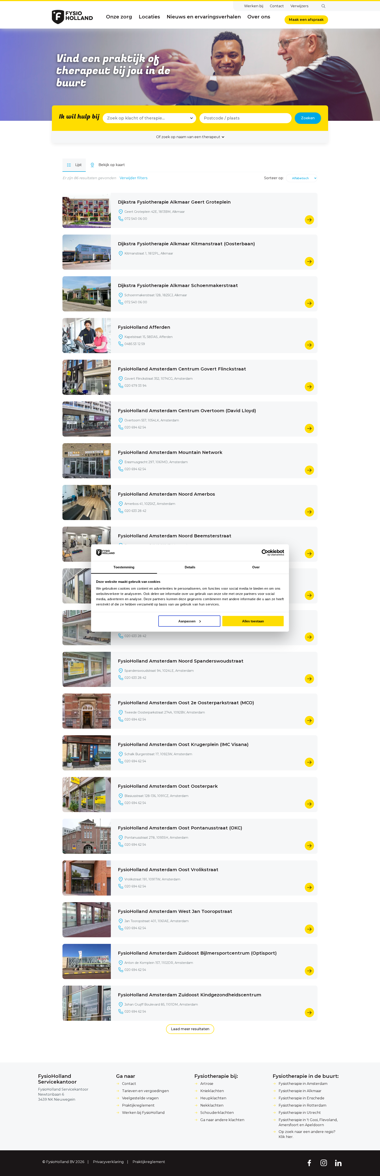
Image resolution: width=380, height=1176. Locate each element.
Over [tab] (256, 567)
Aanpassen (186, 621)
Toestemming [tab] (123, 567)
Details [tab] (190, 567)
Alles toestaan (253, 621)
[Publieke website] (72, 17)
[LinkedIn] (338, 1162)
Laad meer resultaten (190, 1029)
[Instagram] (323, 1162)
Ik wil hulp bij (79, 116)
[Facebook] (308, 1162)
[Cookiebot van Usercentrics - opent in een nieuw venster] (265, 552)
